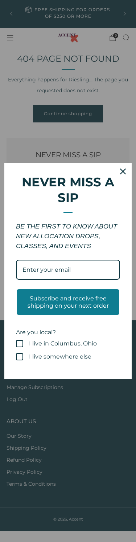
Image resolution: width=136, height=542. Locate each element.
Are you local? (36, 332)
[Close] (123, 171)
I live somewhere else (60, 356)
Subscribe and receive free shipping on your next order (68, 302)
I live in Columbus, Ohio (63, 343)
